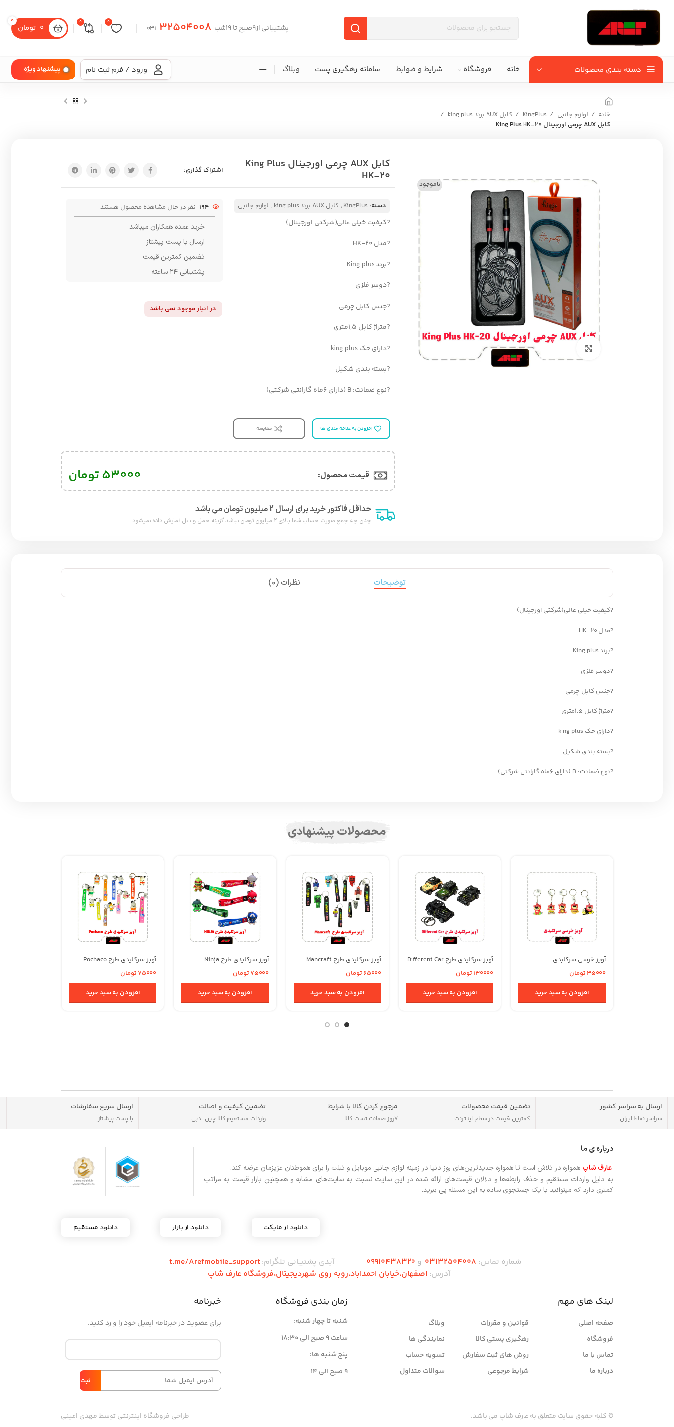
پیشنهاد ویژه (42, 69)
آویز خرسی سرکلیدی (579, 960)
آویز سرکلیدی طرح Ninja (236, 960)
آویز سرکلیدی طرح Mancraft (343, 960)
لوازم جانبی (572, 114)
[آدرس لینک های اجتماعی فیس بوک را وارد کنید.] (150, 170)
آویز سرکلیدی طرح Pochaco (119, 960)
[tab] (390, 583)
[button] (562, 993)
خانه (603, 114)
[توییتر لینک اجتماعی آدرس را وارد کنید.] (131, 170)
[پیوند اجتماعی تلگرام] (75, 170)
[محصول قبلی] (85, 102)
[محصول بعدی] (66, 102)
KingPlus (534, 114)
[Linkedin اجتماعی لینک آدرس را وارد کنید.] (93, 170)
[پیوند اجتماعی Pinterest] (112, 170)
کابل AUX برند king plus (479, 114)
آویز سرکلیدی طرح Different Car (450, 960)
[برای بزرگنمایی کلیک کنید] (588, 348)
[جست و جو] (355, 28)
